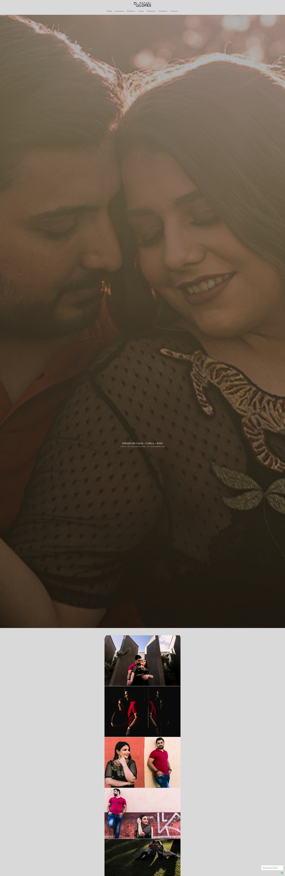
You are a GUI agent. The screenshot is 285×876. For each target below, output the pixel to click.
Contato (174, 11)
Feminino (151, 11)
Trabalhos (163, 11)
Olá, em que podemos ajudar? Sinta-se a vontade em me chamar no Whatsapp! (270, 868)
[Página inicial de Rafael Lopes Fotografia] (142, 4)
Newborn (131, 11)
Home (109, 11)
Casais (141, 11)
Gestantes (119, 11)
